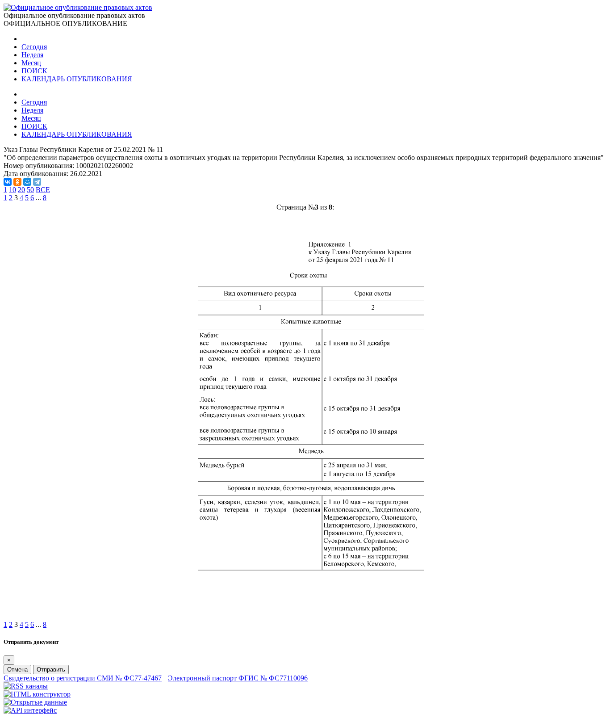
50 (30, 189)
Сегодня (34, 46)
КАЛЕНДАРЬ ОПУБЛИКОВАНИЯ (76, 79)
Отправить (51, 669)
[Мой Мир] (27, 182)
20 (21, 189)
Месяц (31, 63)
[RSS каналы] (26, 686)
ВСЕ (43, 189)
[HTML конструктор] (37, 694)
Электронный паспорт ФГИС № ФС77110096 (238, 678)
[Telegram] (37, 182)
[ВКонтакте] (8, 182)
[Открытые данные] (35, 702)
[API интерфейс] (30, 710)
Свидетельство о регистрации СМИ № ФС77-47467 (83, 678)
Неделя (32, 55)
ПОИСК (34, 71)
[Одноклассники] (17, 182)
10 (12, 189)
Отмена (17, 669)
